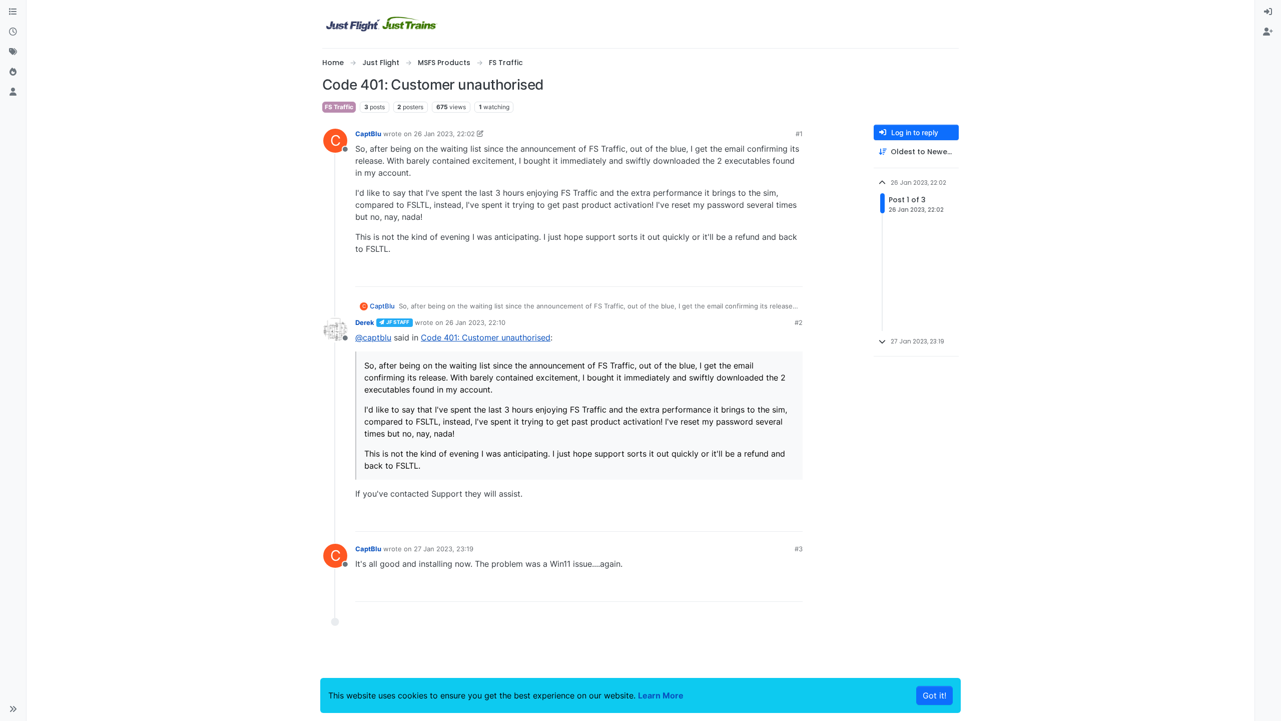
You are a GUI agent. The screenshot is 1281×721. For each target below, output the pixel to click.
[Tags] (13, 52)
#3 (799, 549)
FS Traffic (339, 107)
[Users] (13, 92)
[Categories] (13, 12)
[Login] (1268, 12)
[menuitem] (1268, 12)
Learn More (661, 695)
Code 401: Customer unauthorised (485, 337)
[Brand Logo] (381, 24)
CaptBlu (368, 134)
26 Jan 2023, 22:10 (475, 322)
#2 (799, 322)
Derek (364, 322)
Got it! (934, 695)
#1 (799, 134)
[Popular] (13, 72)
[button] (13, 709)
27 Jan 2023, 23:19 (443, 549)
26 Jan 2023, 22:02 (444, 134)
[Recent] (13, 32)
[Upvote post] (777, 274)
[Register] (1268, 32)
